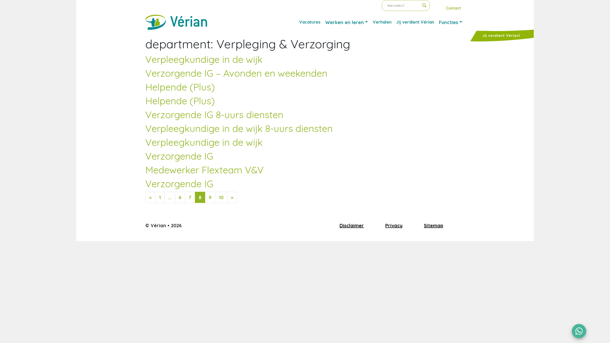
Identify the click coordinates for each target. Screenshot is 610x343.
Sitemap (433, 225)
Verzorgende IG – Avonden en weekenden (236, 73)
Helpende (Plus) (180, 87)
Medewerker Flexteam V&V (204, 170)
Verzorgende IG (179, 156)
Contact (453, 8)
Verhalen (382, 22)
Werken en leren (344, 22)
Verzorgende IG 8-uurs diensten (214, 115)
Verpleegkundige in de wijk (204, 59)
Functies (448, 22)
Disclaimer (352, 225)
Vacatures (309, 22)
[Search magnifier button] (424, 5)
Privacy (393, 225)
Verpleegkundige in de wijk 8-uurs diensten (239, 128)
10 (221, 197)
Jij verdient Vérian (415, 22)
